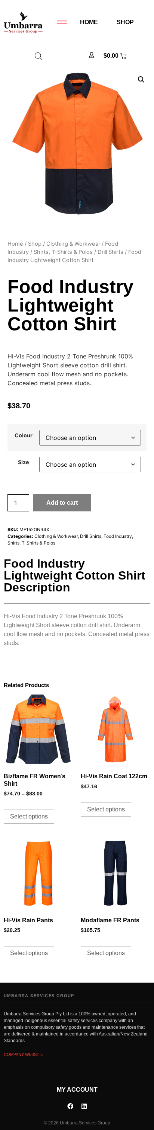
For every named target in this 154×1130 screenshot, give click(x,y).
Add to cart (62, 502)
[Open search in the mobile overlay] (38, 56)
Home (89, 22)
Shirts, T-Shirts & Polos (63, 252)
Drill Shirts (110, 252)
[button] (141, 79)
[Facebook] (70, 1106)
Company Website (23, 1054)
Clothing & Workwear (73, 243)
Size (23, 462)
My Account (77, 1089)
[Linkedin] (84, 1106)
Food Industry (118, 536)
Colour (24, 435)
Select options (29, 816)
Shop (125, 22)
